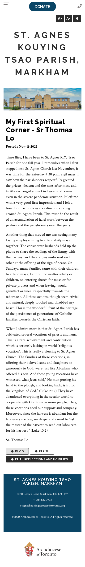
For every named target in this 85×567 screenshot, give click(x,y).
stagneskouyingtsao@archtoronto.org (42, 505)
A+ (60, 18)
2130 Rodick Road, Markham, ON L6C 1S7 (42, 494)
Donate (42, 6)
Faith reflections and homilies (41, 459)
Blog (19, 451)
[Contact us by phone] (79, 6)
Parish (43, 451)
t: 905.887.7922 (43, 500)
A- (68, 18)
